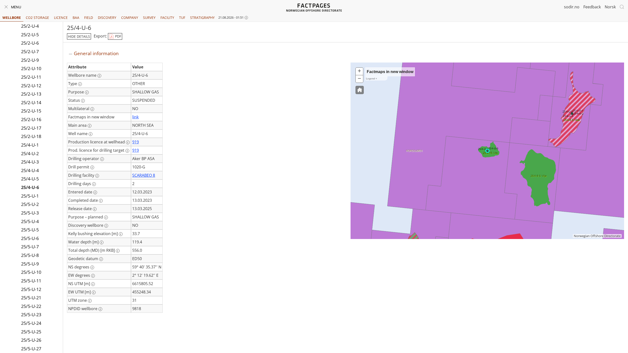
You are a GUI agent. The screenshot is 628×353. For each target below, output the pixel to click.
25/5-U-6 (30, 238)
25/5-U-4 (30, 221)
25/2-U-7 (30, 51)
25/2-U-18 (31, 136)
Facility (167, 17)
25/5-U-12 (31, 289)
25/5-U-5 (30, 230)
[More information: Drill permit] (92, 167)
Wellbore (11, 17)
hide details (79, 36)
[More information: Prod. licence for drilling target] (127, 151)
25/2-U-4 (30, 26)
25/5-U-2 (30, 204)
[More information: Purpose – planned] (106, 217)
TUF (182, 17)
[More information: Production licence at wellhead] (128, 142)
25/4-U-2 (30, 153)
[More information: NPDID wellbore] (100, 309)
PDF (117, 36)
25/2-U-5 (30, 35)
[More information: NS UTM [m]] (93, 284)
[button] (359, 90)
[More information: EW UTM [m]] (94, 292)
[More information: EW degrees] (93, 276)
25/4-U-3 (30, 162)
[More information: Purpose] (87, 92)
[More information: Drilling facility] (97, 176)
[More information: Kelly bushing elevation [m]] (121, 234)
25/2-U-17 (31, 128)
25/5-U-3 (30, 213)
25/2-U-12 (31, 85)
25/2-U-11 (31, 77)
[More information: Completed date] (101, 201)
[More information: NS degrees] (92, 267)
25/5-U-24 (31, 323)
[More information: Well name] (90, 134)
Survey (149, 17)
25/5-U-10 (31, 272)
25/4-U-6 (30, 187)
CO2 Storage (37, 17)
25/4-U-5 (30, 179)
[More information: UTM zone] (90, 301)
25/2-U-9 (30, 60)
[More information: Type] (80, 84)
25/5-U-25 (31, 332)
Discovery (107, 17)
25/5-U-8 (30, 255)
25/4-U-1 (30, 145)
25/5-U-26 (31, 340)
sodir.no (571, 7)
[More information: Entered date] (95, 192)
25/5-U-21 (31, 298)
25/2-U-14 (31, 102)
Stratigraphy (202, 17)
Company (129, 17)
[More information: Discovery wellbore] (106, 226)
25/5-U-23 (31, 314)
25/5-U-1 (30, 196)
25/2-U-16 (31, 119)
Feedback (592, 7)
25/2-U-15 (31, 111)
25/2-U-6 (30, 43)
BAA (76, 17)
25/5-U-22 (31, 306)
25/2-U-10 (31, 68)
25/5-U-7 (30, 247)
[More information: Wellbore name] (99, 76)
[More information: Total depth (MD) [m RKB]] (118, 251)
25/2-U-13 (31, 94)
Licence (61, 17)
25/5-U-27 (31, 349)
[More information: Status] (83, 101)
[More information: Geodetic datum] (101, 259)
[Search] (622, 7)
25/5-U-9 (30, 264)
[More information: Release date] (95, 209)
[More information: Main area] (90, 126)
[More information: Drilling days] (94, 184)
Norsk (610, 7)
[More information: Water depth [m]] (102, 242)
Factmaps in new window (390, 72)
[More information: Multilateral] (92, 109)
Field (88, 17)
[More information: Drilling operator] (102, 159)
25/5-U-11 (31, 281)
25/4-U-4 (30, 170)
